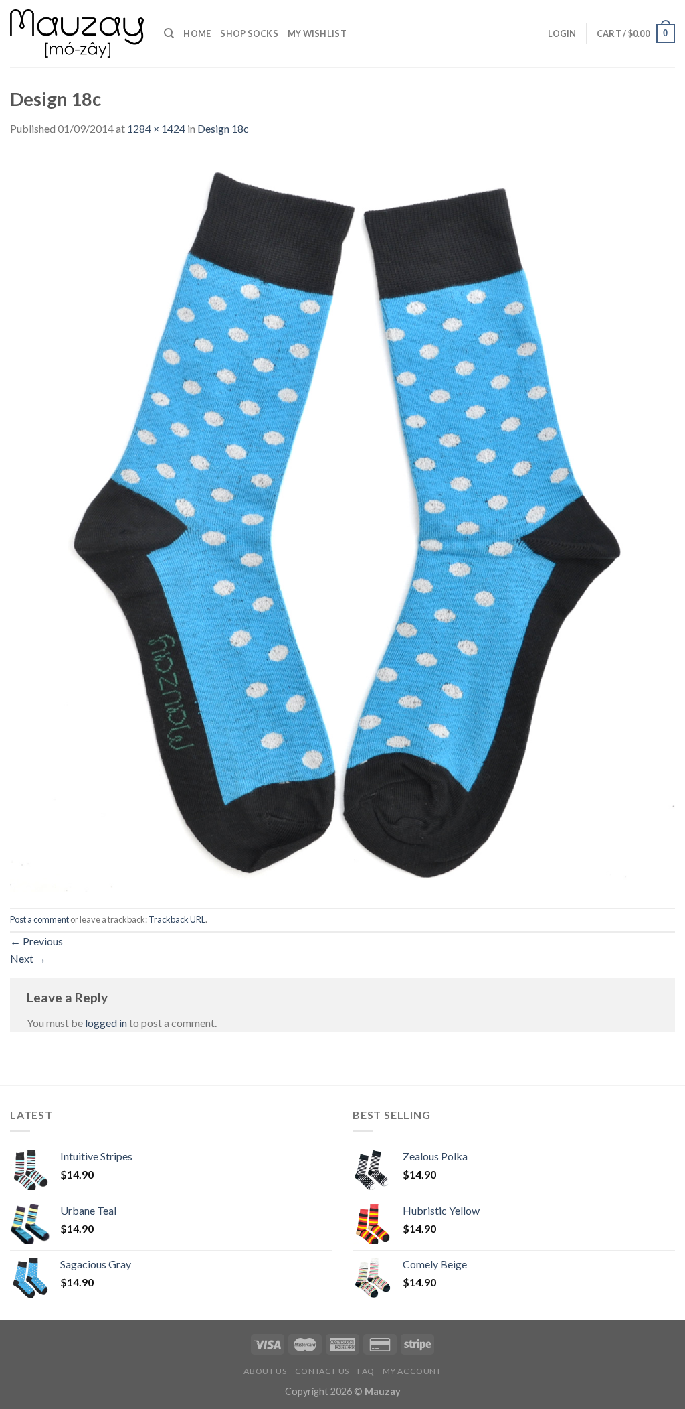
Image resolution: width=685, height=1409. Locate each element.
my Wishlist (317, 33)
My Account (412, 1371)
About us (264, 1371)
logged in (106, 1022)
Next (28, 958)
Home (197, 33)
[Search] (169, 33)
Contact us (322, 1371)
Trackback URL (177, 919)
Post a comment (39, 919)
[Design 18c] (342, 521)
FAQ (366, 1371)
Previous (36, 941)
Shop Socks (249, 33)
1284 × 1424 (156, 128)
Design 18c (223, 128)
